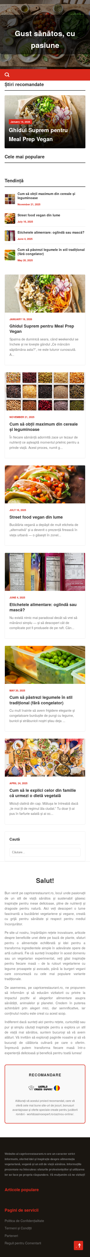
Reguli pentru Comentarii (23, 1243)
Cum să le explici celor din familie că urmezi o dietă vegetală (42, 792)
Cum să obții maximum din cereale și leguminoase (46, 195)
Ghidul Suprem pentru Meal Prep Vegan (41, 328)
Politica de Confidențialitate (24, 1220)
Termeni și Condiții (18, 1228)
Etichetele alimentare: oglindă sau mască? (51, 232)
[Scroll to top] (78, 1245)
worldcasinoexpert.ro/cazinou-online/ (50, 1114)
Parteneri (11, 1235)
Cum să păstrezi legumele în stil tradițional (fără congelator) (51, 251)
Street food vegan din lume (39, 215)
